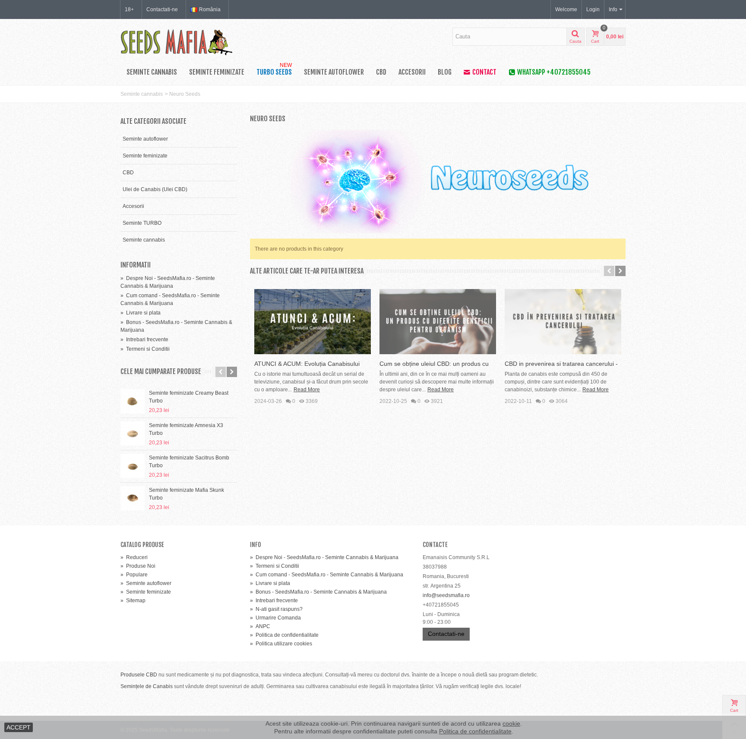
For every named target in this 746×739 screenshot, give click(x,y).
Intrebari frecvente (144, 339)
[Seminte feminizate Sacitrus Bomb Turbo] (132, 466)
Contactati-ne (162, 9)
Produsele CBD (138, 675)
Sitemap (132, 600)
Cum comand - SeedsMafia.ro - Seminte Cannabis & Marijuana (326, 575)
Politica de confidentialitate (284, 635)
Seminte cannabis (151, 72)
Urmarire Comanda (275, 618)
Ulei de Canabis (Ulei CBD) (155, 189)
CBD (381, 72)
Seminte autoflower (334, 72)
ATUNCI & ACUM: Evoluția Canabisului (307, 363)
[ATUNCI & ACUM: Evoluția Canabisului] (312, 321)
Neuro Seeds (184, 94)
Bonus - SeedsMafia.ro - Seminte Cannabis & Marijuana (318, 592)
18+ (129, 9)
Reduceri (134, 557)
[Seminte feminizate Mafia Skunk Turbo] (132, 498)
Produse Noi (137, 566)
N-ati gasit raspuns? (276, 609)
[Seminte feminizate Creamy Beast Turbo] (132, 401)
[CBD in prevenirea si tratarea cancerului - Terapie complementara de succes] (563, 321)
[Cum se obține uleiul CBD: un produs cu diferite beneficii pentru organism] (437, 321)
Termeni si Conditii (145, 349)
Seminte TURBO (142, 223)
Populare (134, 575)
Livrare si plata (140, 313)
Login (593, 9)
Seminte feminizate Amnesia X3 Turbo (186, 429)
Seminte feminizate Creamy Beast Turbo (188, 397)
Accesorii (412, 72)
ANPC (260, 626)
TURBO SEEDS (274, 70)
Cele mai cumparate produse (160, 372)
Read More (307, 390)
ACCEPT (18, 727)
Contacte (435, 544)
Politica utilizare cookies (281, 644)
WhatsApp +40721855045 (554, 72)
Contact (484, 72)
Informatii (135, 265)
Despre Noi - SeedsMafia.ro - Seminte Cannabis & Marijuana (324, 557)
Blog (445, 72)
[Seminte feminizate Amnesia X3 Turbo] (132, 433)
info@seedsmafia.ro (446, 595)
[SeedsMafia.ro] (176, 41)
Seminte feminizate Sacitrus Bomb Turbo (189, 462)
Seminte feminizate (216, 72)
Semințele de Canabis (146, 686)
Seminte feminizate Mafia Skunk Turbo (186, 494)
